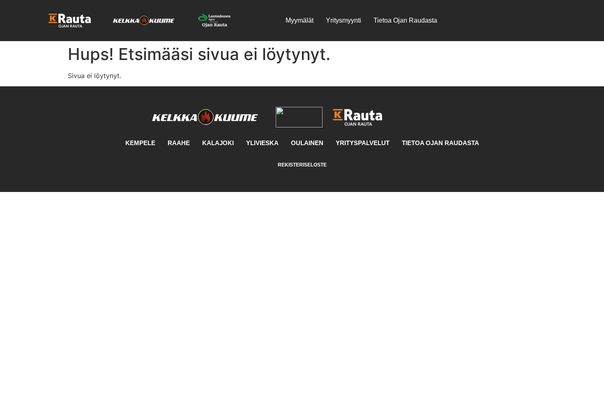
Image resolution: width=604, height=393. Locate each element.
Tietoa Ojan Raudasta (405, 20)
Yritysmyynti (343, 20)
